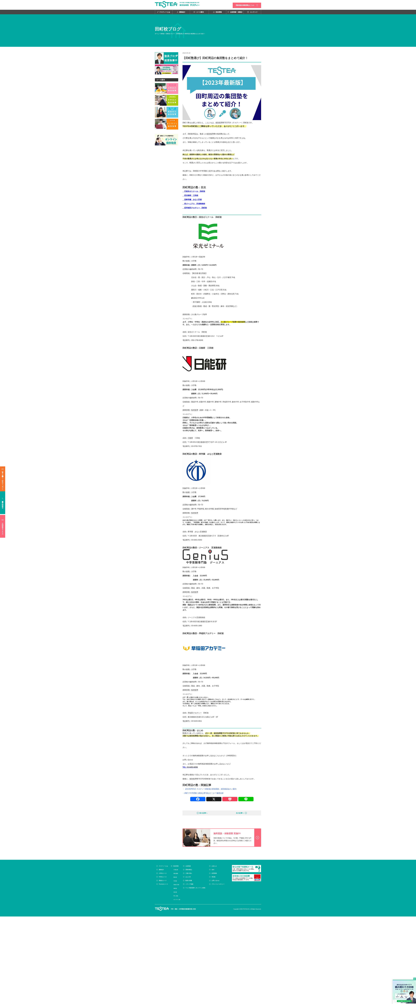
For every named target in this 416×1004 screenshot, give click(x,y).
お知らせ (214, 866)
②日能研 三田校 (191, 195)
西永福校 (176, 873)
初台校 (175, 892)
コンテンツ (254, 12)
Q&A (213, 869)
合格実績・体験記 (236, 12)
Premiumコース (163, 884)
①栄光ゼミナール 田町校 (194, 191)
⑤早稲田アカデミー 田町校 (195, 208)
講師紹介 (182, 12)
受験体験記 (188, 869)
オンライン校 (177, 899)
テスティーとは (164, 12)
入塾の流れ (188, 873)
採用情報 (214, 873)
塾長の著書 (188, 880)
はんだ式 (188, 877)
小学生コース (163, 873)
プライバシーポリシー (218, 884)
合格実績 (188, 866)
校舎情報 (219, 12)
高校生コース (163, 880)
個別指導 (218, 123)
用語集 (213, 877)
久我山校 (176, 869)
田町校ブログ (170, 33)
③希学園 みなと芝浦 (192, 199)
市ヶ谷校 (176, 895)
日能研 (190, 438)
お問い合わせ (188, 760)
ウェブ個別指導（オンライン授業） (195, 888)
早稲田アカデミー (195, 713)
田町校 (162, 33)
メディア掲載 (189, 884)
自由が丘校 (176, 884)
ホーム (157, 33)
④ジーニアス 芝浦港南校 (194, 204)
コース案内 (200, 12)
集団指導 (194, 410)
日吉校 (175, 881)
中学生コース (163, 877)
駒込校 (175, 877)
